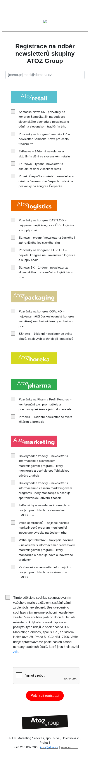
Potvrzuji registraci (45, 695)
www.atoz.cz (69, 747)
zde (15, 651)
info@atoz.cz (49, 747)
